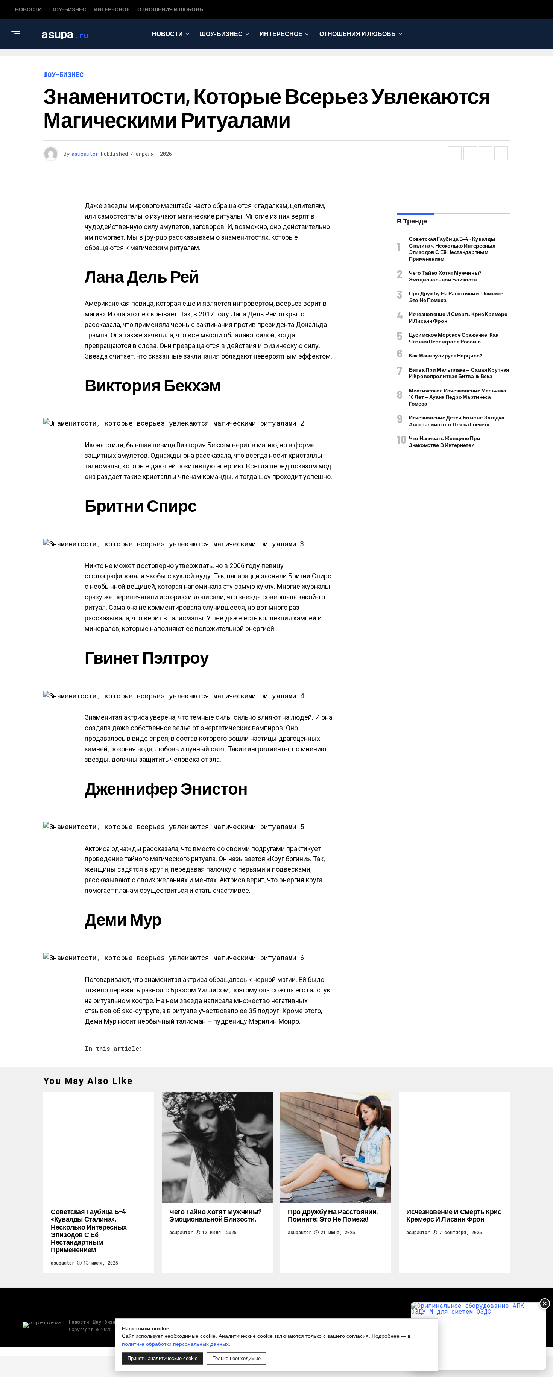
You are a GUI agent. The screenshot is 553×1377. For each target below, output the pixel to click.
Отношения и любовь (170, 9)
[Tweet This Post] (470, 153)
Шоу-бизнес (67, 9)
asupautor (85, 153)
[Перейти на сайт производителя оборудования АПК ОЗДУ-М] (478, 1336)
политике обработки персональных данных (175, 1344)
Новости (28, 9)
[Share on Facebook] (455, 153)
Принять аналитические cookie (163, 1358)
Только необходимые (237, 1358)
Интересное (112, 9)
